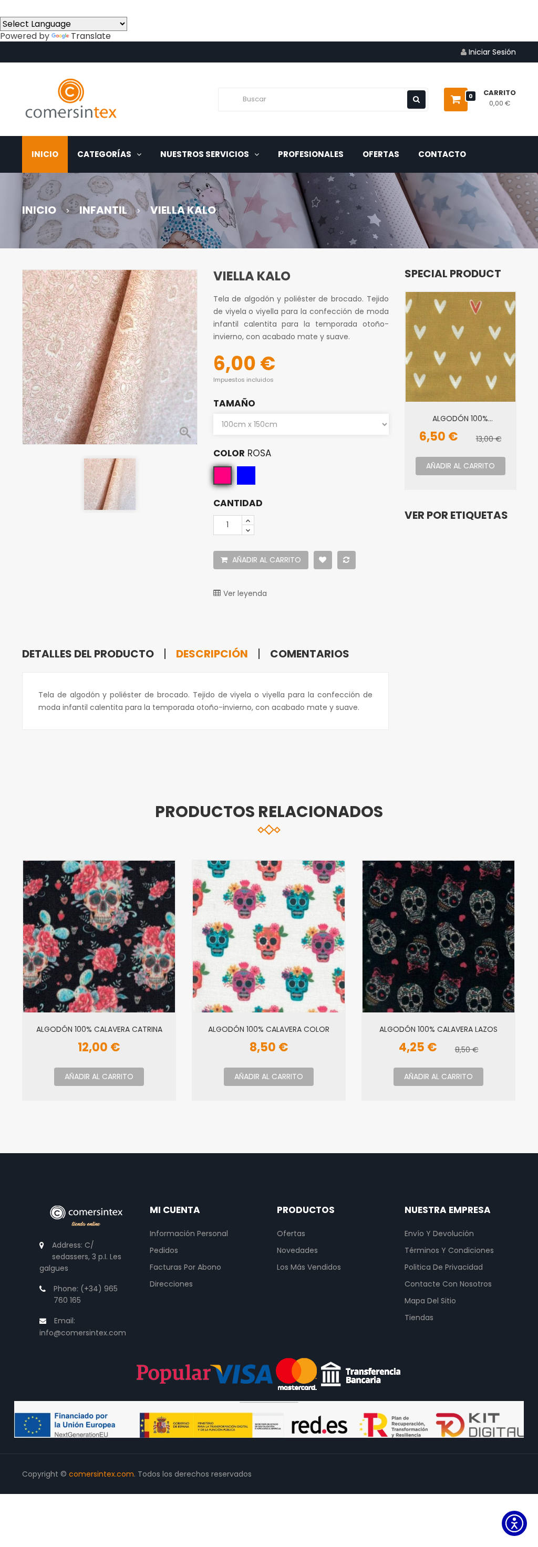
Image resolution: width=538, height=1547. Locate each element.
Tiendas (419, 1317)
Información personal (189, 1233)
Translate (91, 36)
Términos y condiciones (449, 1250)
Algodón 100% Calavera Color (268, 1029)
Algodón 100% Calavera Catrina (99, 1029)
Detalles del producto (88, 654)
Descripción (212, 654)
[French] (65, 8)
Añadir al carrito (265, 560)
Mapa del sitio (430, 1300)
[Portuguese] (46, 8)
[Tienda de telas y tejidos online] (71, 101)
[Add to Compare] (346, 560)
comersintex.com (101, 1474)
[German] (84, 8)
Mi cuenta (175, 1210)
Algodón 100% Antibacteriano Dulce (460, 418)
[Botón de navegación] (416, 99)
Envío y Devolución (439, 1233)
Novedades (297, 1250)
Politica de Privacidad (444, 1267)
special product (453, 273)
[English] (27, 8)
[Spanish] (8, 8)
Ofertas (291, 1233)
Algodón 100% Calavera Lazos (438, 1029)
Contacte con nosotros (448, 1284)
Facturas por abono (185, 1267)
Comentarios (309, 654)
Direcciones (171, 1284)
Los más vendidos (309, 1267)
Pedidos (164, 1250)
